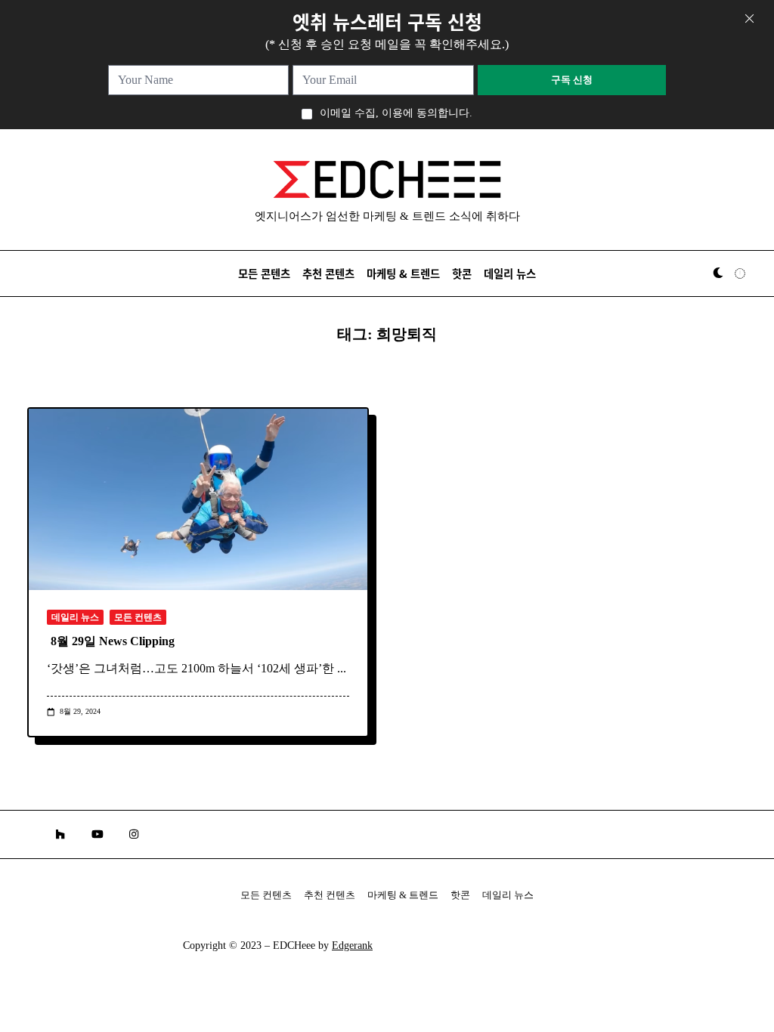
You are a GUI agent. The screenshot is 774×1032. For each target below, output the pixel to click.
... (341, 668)
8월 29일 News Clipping (113, 641)
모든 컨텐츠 (138, 617)
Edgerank (352, 945)
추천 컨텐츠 (329, 895)
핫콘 (462, 273)
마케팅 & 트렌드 (403, 273)
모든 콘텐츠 (264, 273)
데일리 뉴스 (510, 273)
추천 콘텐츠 (328, 273)
